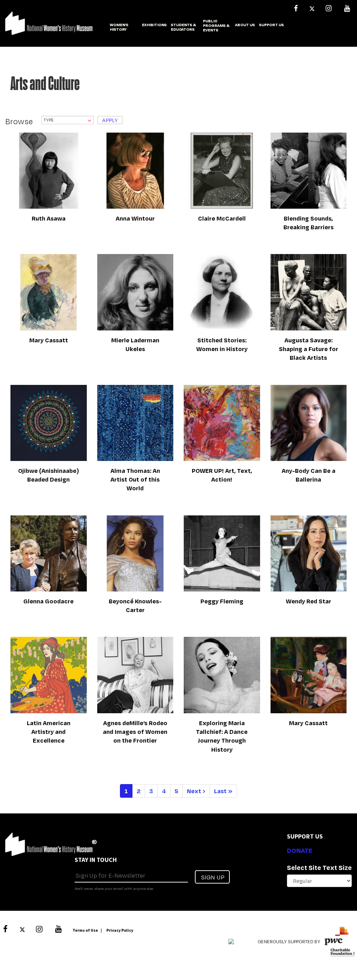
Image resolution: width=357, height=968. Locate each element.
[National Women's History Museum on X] (312, 8)
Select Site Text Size (319, 867)
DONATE (299, 850)
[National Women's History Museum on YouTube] (347, 8)
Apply (110, 120)
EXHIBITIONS (154, 25)
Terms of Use (85, 930)
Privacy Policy (119, 930)
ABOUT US (245, 25)
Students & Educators (183, 27)
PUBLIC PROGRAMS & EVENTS (216, 26)
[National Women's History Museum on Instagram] (328, 8)
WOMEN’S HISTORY (119, 27)
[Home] (48, 27)
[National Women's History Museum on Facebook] (296, 8)
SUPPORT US (271, 25)
